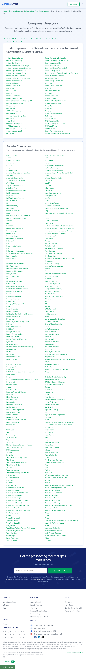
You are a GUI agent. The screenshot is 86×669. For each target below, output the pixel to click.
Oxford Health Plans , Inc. (53, 85)
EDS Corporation (50, 256)
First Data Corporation (52, 276)
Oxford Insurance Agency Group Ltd (18, 68)
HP (46, 304)
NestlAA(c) (48, 367)
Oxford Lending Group (52, 70)
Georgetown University (14, 291)
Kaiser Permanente (51, 321)
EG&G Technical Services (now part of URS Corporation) (59, 260)
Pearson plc (49, 389)
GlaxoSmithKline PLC (52, 291)
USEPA (8, 515)
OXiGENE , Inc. (11, 90)
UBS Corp (9, 480)
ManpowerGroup (12, 344)
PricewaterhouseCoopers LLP (55, 399)
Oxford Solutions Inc (13, 85)
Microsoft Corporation (14, 356)
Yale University (11, 540)
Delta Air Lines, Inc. (51, 243)
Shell (46, 437)
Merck (8, 351)
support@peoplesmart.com (43, 625)
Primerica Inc (10, 402)
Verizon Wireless (12, 520)
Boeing (47, 200)
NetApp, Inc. (10, 369)
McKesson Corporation (52, 346)
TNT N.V (9, 467)
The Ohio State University (53, 460)
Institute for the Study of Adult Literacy (19, 314)
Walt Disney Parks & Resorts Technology (20, 528)
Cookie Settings (8, 667)
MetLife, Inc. (10, 354)
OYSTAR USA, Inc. (51, 126)
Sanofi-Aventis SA (51, 429)
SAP (7, 432)
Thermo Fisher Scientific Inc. (54, 462)
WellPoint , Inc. (11, 533)
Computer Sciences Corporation (55, 233)
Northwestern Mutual (52, 379)
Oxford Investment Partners (54, 75)
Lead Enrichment (36, 605)
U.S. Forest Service (12, 477)
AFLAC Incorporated (13, 160)
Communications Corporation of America (59, 231)
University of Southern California (17, 505)
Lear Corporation (50, 331)
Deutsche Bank (50, 246)
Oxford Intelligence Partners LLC (56, 68)
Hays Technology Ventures (54, 296)
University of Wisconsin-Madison (56, 510)
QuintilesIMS (49, 407)
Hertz (46, 301)
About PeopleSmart (9, 602)
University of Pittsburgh (53, 503)
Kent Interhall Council (13, 326)
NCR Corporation (12, 367)
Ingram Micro (49, 311)
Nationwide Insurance (52, 364)
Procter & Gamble (51, 402)
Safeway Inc (10, 424)
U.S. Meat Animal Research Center (56, 477)
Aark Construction (12, 155)
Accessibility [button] (6, 661)
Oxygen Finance (11, 106)
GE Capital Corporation (52, 283)
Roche (47, 419)
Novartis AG (10, 382)
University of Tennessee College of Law (58, 505)
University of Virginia (52, 508)
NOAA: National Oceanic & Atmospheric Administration (20, 373)
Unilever (47, 482)
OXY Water (10, 133)
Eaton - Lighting (11, 256)
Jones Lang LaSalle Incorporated (17, 321)
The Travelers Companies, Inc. (16, 462)
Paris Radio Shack (12, 389)
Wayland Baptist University (54, 530)
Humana (47, 306)
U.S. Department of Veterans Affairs (57, 475)
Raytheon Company (51, 409)
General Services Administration (17, 288)
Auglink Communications (14, 185)
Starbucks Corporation (14, 447)
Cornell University (51, 236)
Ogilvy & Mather (12, 384)
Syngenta (9, 455)
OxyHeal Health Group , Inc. (16, 116)
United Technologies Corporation (56, 487)
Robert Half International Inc (16, 419)
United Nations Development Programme (59, 485)
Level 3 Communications (14, 334)
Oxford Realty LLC (12, 83)
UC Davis (48, 480)
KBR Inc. (9, 324)
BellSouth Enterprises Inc (14, 198)
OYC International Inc (52, 121)
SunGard (9, 452)
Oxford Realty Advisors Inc (54, 80)
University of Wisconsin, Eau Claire (18, 510)
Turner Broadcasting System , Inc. (17, 472)
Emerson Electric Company (54, 266)
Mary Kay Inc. (49, 344)
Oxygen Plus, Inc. (12, 113)
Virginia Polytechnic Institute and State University (61, 520)
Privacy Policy (79, 653)
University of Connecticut (53, 492)
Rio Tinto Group (11, 417)
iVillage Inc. (10, 319)
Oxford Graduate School (14, 58)
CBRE (8, 213)
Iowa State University (13, 316)
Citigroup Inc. (49, 223)
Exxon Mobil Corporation (14, 271)
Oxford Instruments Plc (53, 63)
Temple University (51, 455)
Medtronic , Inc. (11, 349)
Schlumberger (11, 435)
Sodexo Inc (48, 440)
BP (7, 203)
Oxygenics (48, 111)
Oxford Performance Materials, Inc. (18, 78)
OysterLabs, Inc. (50, 128)
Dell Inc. (9, 243)
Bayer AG (9, 195)
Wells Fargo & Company (53, 533)
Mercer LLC (48, 349)
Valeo (47, 515)
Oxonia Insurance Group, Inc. (16, 98)
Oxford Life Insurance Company (17, 73)
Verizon (47, 518)
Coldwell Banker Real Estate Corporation (59, 225)
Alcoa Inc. (9, 165)
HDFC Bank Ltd (50, 299)
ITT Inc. (47, 316)
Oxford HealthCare (13, 63)
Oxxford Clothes (50, 98)
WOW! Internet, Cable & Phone (55, 535)
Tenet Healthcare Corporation (16, 457)
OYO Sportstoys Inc (13, 126)
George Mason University (53, 288)
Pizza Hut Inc (49, 397)
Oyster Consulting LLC (14, 131)
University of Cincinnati (52, 490)
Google (8, 293)
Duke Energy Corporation (15, 251)
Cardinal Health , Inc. (13, 210)
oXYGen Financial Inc (13, 111)
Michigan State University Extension (57, 354)
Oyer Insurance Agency (14, 123)
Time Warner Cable (13, 465)
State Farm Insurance (52, 447)
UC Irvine (9, 482)
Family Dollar (11, 273)
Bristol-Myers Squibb (52, 203)
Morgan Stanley (50, 356)
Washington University (52, 528)
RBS (46, 412)
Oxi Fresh (48, 88)
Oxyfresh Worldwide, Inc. (53, 103)
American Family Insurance (54, 170)
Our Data (33, 608)
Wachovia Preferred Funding (54, 523)
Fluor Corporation (51, 281)
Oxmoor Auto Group (13, 95)
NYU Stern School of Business (55, 382)
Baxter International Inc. (53, 193)
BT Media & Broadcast (52, 205)
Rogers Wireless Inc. (13, 422)
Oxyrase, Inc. (10, 118)
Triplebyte (48, 470)
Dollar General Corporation (54, 248)
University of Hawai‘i (52, 497)
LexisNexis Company (52, 334)
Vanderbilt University (13, 518)
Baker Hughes (49, 188)
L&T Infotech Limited (52, 329)
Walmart (48, 525)
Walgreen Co (10, 525)
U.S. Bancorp (10, 475)
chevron (9, 220)
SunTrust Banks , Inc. (52, 452)
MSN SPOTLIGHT (12, 359)
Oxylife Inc (48, 116)
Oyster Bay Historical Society (16, 128)
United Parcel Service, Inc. (15, 487)
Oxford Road (49, 83)
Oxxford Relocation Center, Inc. (55, 100)
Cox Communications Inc (14, 238)
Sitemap (5, 624)
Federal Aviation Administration (55, 273)
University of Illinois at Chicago (17, 500)
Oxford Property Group (14, 60)
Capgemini (10, 208)
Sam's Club (10, 429)
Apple (47, 175)
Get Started (73, 4)
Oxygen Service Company (53, 113)
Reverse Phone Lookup (38, 611)
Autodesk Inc (49, 185)
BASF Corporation (12, 193)
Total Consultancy (12, 470)
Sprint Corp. (10, 442)
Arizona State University (14, 178)
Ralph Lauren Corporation (15, 409)
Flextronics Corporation (14, 281)
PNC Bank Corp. (11, 399)
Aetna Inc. (48, 157)
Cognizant (9, 225)
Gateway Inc (10, 283)
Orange (47, 387)
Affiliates (6, 605)
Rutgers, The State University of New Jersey (59, 422)
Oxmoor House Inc (51, 95)
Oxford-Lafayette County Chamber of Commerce (61, 73)
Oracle (8, 387)
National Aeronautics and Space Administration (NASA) (61, 360)
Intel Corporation (50, 314)
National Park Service (13, 364)
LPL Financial (49, 339)
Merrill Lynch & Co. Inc (52, 351)
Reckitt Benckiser (12, 414)
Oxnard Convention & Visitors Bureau (57, 133)
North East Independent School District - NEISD (22, 379)
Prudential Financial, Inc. (14, 404)
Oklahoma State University (54, 384)
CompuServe (10, 233)
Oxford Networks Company (15, 75)
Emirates (48, 268)
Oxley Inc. (9, 93)
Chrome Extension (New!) (39, 616)
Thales (47, 457)
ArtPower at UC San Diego (15, 180)
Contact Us (69, 602)
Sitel (7, 440)
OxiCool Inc (10, 88)
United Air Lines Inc (13, 485)
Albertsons (10, 163)
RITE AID (48, 417)
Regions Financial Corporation (55, 414)
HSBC (8, 306)
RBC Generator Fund (13, 412)
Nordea (47, 372)
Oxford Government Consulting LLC (18, 65)
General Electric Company (15, 286)
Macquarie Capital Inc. (52, 341)
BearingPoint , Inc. (51, 195)
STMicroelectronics (12, 450)
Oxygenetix (48, 108)
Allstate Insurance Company (54, 165)
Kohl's (47, 326)
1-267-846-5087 (39, 628)
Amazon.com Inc (12, 170)
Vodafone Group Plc (13, 523)
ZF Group (48, 540)
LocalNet (48, 336)
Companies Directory (15, 11)
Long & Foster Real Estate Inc (16, 339)
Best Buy (48, 198)
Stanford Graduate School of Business (19, 445)
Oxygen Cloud (11, 108)
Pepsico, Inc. (49, 392)
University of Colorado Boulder (17, 492)
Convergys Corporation (14, 236)
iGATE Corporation (51, 309)
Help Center (69, 605)
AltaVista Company (51, 168)
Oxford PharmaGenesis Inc (54, 131)
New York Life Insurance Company (56, 369)
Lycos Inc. (9, 341)
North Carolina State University (55, 377)
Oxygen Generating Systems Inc (55, 58)
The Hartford (10, 460)
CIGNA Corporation (51, 220)
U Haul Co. (48, 472)
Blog (4, 608)
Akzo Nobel (49, 160)
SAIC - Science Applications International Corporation (58, 426)
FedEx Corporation (12, 276)
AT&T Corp (10, 183)
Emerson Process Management (17, 268)
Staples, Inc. (49, 445)
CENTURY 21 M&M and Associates (18, 215)
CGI (46, 215)
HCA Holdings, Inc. (12, 299)
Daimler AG (10, 241)
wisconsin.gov (11, 535)
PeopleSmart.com (37, 579)
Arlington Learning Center (53, 178)
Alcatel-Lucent (50, 163)
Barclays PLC (49, 190)
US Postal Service (12, 513)
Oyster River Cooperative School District (58, 60)
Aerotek (9, 157)
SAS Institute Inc (50, 432)
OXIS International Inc (52, 90)
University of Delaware (14, 495)
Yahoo (47, 538)
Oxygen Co (48, 106)
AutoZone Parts (11, 188)
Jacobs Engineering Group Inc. (55, 319)
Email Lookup (35, 614)
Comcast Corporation (13, 231)
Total (46, 467)
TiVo (46, 465)
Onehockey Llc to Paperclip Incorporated (36, 11)
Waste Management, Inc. (14, 530)
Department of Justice (13, 246)
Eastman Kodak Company (53, 253)
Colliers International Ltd (14, 228)
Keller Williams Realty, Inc (53, 324)
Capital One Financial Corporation (56, 208)
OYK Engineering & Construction (56, 123)
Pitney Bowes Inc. (12, 397)
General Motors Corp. (52, 286)
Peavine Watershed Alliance (16, 392)
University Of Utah (12, 508)
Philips (47, 394)
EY (45, 271)
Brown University (12, 205)
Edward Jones (11, 258)
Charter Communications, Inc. (16, 218)
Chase (47, 218)
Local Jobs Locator (12, 336)
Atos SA (47, 183)
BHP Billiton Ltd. (12, 200)
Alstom (8, 168)
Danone (47, 241)
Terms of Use (68, 577)
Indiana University (12, 311)
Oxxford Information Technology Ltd (19, 100)
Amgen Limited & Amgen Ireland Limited (58, 173)
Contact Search (35, 602)
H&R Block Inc (50, 293)
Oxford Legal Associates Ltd (16, 70)
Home (5, 11)
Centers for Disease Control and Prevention (59, 213)
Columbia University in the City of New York (60, 228)
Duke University (50, 251)
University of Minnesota (14, 503)
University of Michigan (52, 500)
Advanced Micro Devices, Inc (54, 155)
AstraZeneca (49, 180)
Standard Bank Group (52, 442)
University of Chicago (13, 490)
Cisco (8, 223)
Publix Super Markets (52, 404)
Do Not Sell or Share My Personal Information (73, 609)
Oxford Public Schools (14, 80)
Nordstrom (10, 377)
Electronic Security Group (14, 263)
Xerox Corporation (12, 538)
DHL (8, 248)
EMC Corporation (12, 266)
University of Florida (51, 495)
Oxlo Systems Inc (51, 93)
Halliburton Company (13, 296)
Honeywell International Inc (15, 304)
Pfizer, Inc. (9, 394)
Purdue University (12, 407)
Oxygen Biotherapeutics (14, 103)
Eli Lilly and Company (52, 263)
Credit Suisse (49, 238)
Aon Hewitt (10, 175)
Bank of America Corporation (16, 190)
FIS (7, 278)
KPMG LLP (10, 329)
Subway (47, 450)
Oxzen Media (10, 121)
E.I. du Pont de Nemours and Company (19, 253)
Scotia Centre (49, 435)
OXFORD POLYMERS (52, 78)
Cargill (47, 210)
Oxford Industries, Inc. (52, 65)
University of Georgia (13, 497)
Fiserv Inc (48, 278)
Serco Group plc (11, 437)
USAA (47, 513)
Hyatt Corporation (12, 309)
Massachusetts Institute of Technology (19, 346)
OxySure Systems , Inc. (52, 118)
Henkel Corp (10, 301)
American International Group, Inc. (18, 173)
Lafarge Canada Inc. (13, 331)
